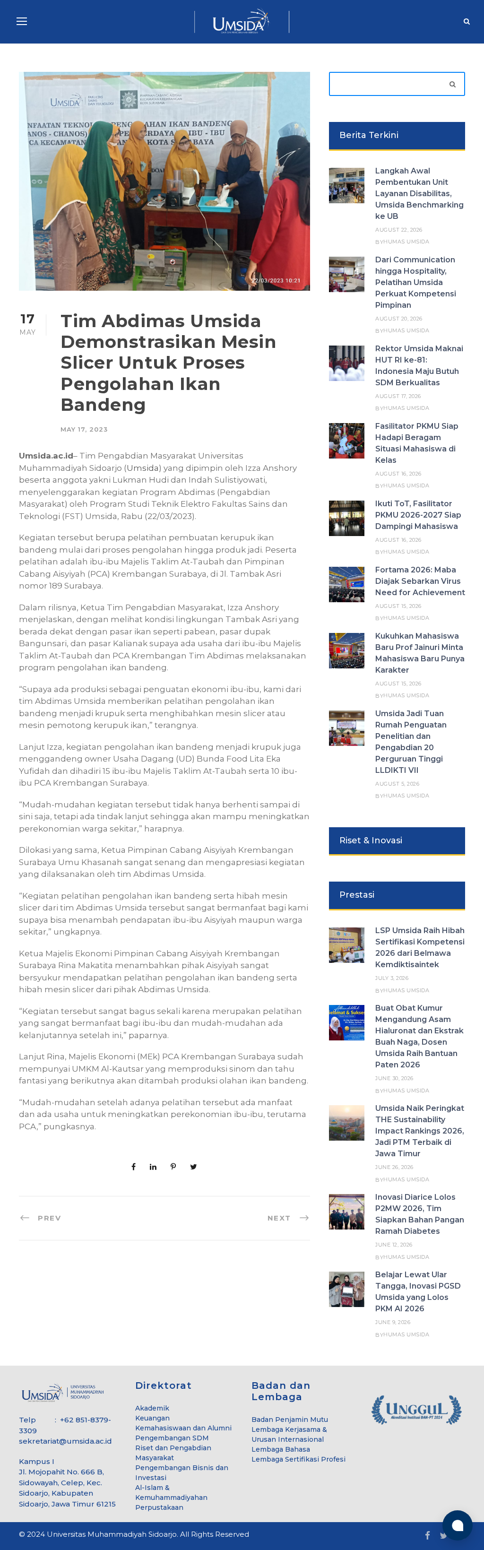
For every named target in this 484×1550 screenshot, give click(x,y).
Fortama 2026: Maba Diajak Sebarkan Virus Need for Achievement (420, 581)
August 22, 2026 (399, 229)
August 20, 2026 (399, 318)
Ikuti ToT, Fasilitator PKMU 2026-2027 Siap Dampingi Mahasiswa (418, 515)
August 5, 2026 (397, 783)
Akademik (152, 1408)
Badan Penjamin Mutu (289, 1419)
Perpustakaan (159, 1507)
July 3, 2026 (391, 978)
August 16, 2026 (398, 473)
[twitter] (444, 1536)
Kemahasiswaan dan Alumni (183, 1428)
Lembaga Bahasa (280, 1449)
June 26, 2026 (394, 1167)
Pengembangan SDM (172, 1438)
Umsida (143, 468)
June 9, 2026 (392, 1322)
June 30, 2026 (394, 1078)
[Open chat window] (457, 1525)
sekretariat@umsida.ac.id (65, 1441)
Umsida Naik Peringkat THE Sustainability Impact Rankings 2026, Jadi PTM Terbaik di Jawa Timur (419, 1131)
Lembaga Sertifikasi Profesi (298, 1459)
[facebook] (427, 1536)
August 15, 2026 (398, 606)
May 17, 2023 (84, 429)
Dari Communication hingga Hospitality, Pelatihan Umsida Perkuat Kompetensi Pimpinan (415, 282)
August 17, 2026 (398, 396)
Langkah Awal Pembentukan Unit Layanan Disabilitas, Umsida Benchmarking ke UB (419, 193)
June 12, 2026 (394, 1244)
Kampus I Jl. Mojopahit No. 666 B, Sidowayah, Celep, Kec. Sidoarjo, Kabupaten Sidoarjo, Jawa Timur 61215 (67, 1482)
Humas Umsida (406, 241)
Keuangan (152, 1418)
